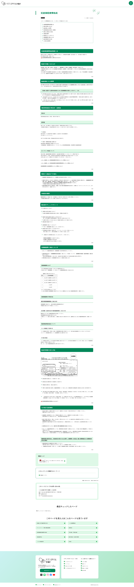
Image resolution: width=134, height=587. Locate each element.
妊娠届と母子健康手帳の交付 (42, 523)
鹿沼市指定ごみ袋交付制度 (74, 537)
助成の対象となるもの (47, 26)
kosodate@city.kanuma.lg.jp (47, 495)
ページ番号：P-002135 (88, 18)
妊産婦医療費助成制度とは (48, 24)
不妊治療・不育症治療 (73, 532)
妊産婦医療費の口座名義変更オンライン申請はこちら (51, 166)
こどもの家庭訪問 (40, 541)
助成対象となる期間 (47, 28)
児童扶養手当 (39, 537)
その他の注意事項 (46, 40)
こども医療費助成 (72, 523)
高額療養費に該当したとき (48, 37)
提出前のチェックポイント (48, 35)
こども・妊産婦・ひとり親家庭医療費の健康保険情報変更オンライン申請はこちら (57, 163)
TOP (92, 76)
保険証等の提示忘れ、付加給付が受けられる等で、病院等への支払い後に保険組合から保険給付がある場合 (66, 439)
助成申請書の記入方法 (47, 39)
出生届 (70, 541)
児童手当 (70, 527)
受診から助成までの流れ (48, 31)
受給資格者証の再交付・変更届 (49, 30)
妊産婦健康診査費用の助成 (42, 532)
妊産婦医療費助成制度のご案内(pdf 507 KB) (51, 57)
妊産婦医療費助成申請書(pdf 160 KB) (49, 401)
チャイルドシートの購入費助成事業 (43, 527)
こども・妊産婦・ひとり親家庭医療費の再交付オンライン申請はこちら (54, 160)
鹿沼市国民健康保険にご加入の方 (49, 301)
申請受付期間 (46, 33)
